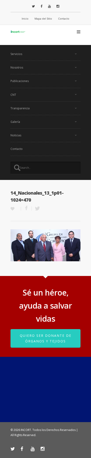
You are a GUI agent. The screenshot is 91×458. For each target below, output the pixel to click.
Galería (15, 122)
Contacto (63, 18)
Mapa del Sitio (43, 18)
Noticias (15, 135)
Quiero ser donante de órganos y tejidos (45, 338)
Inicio (25, 18)
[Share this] (26, 208)
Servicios (16, 54)
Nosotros (16, 67)
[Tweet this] (36, 208)
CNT (13, 95)
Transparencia (20, 108)
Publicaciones (19, 81)
